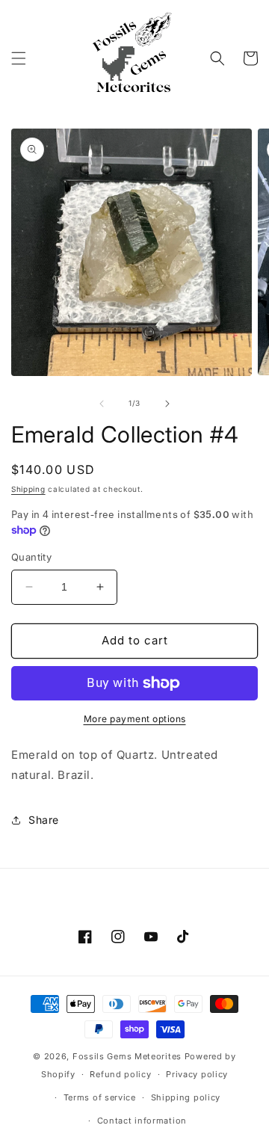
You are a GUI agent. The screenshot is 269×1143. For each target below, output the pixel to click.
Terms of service (100, 1097)
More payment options (135, 718)
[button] (18, 58)
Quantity (31, 557)
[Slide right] (167, 403)
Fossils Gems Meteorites (128, 1056)
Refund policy (120, 1074)
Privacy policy (197, 1074)
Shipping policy (186, 1097)
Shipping (28, 488)
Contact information (142, 1120)
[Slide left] (101, 403)
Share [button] (43, 819)
